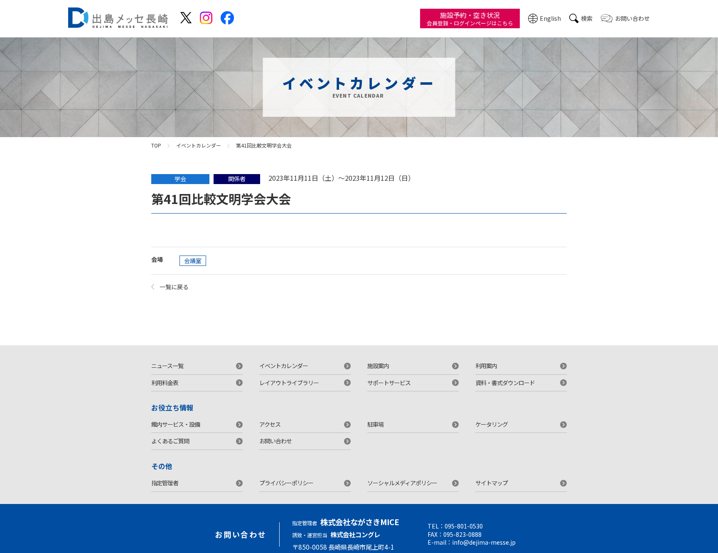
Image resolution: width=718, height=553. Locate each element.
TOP (156, 145)
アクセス (269, 424)
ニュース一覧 (167, 365)
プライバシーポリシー (286, 483)
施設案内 (378, 365)
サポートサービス (389, 382)
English (550, 18)
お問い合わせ (632, 18)
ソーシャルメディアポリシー (402, 483)
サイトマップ (491, 483)
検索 (587, 18)
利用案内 (486, 365)
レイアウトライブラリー (289, 382)
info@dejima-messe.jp (484, 542)
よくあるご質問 (170, 441)
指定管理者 (164, 483)
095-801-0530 (464, 526)
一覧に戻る (174, 287)
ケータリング (491, 424)
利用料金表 (164, 382)
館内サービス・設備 (175, 424)
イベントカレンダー (198, 145)
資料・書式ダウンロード (505, 382)
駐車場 (375, 424)
